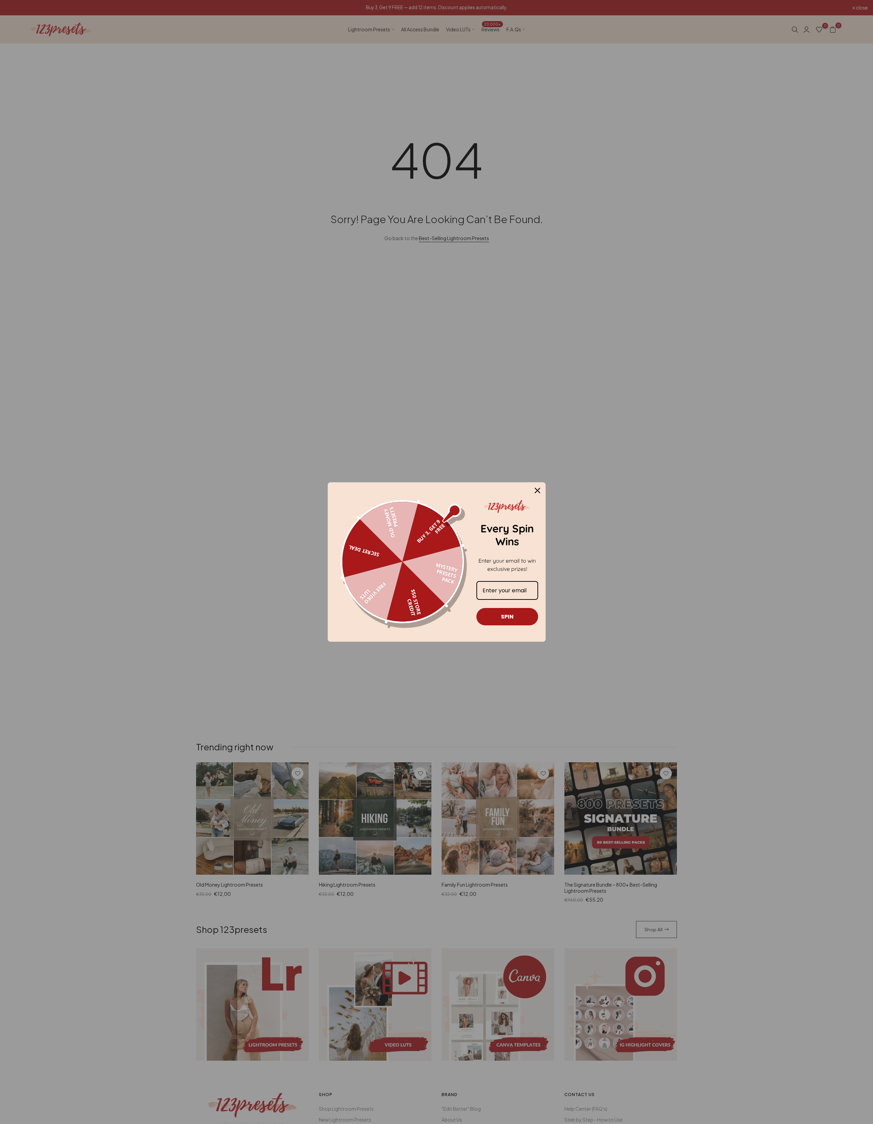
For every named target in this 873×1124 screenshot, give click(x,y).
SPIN (507, 617)
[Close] (537, 490)
